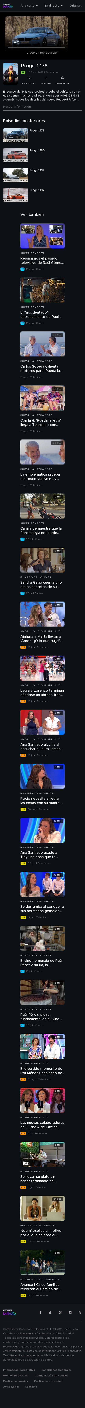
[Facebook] (40, 1312)
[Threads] (60, 1312)
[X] (80, 1312)
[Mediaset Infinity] (8, 5)
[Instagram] (70, 1312)
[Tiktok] (50, 1312)
